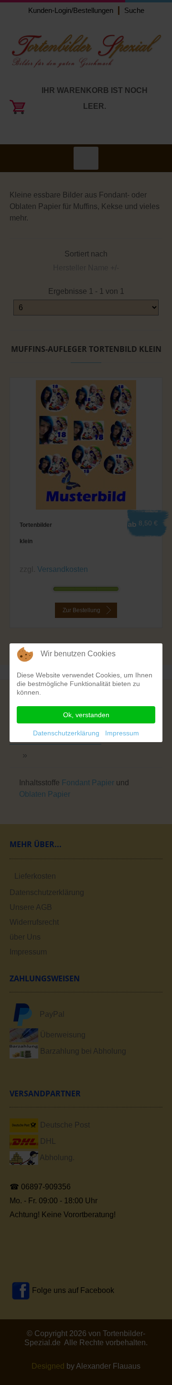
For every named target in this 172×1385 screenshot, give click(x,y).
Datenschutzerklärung (66, 733)
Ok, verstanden (86, 715)
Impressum (122, 733)
